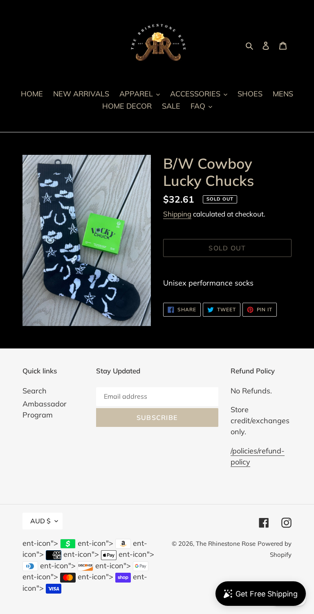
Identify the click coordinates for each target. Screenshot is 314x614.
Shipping (177, 214)
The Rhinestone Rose (226, 543)
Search (34, 390)
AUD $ (40, 521)
